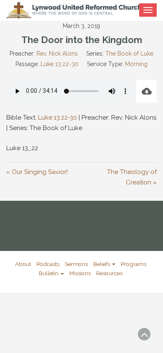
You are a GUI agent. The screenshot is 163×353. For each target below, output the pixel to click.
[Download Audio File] (146, 91)
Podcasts (47, 264)
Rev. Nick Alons (57, 53)
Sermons (76, 264)
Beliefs (102, 264)
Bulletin (49, 273)
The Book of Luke (129, 53)
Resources (109, 273)
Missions (80, 273)
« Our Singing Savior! (37, 172)
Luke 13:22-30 (60, 64)
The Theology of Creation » (132, 177)
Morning (136, 64)
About (23, 264)
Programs (133, 264)
